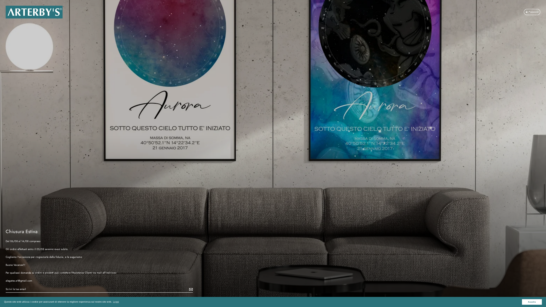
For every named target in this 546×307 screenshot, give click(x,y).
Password (533, 12)
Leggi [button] (116, 302)
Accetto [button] (532, 302)
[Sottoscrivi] (190, 289)
